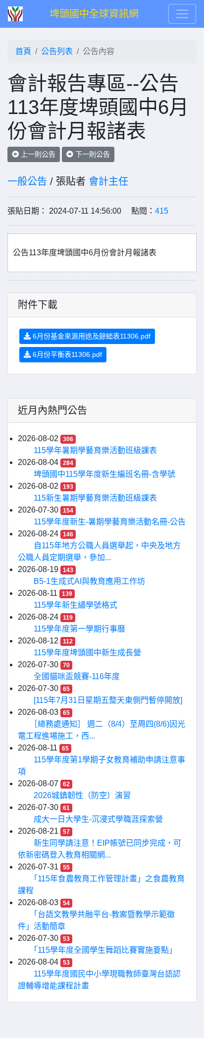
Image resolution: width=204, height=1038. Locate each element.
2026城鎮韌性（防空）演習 (82, 795)
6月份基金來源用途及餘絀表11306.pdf (91, 336)
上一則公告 (37, 154)
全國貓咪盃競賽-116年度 (77, 676)
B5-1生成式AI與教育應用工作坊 (89, 581)
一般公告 (27, 181)
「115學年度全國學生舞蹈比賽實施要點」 (105, 950)
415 (161, 211)
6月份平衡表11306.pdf (66, 354)
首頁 (23, 51)
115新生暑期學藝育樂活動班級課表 (95, 498)
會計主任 (108, 181)
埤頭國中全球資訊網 (94, 13)
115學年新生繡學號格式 (75, 605)
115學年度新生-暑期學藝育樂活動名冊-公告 (110, 522)
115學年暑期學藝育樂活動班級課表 (95, 450)
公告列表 (57, 51)
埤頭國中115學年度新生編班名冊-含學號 (104, 474)
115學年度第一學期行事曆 (79, 629)
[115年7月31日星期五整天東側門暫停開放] (108, 700)
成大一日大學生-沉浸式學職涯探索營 (98, 819)
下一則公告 (91, 154)
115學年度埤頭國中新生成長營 (87, 652)
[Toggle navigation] (182, 14)
